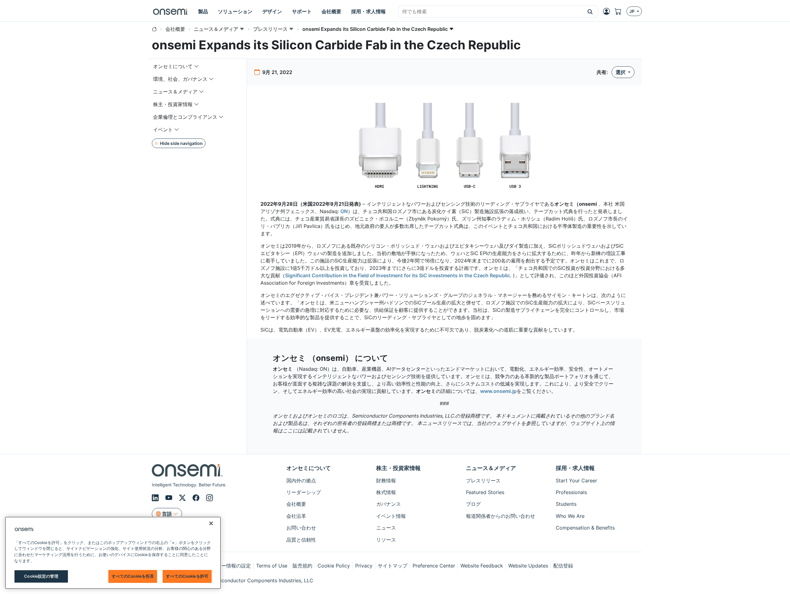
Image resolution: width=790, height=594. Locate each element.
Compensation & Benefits (585, 528)
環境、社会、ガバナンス (180, 79)
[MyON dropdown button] (608, 11)
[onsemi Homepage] (170, 11)
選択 (621, 72)
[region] (113, 553)
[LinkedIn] (156, 498)
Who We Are (570, 516)
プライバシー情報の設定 (224, 566)
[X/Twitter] (183, 498)
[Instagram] (209, 498)
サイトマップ (392, 566)
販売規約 (302, 566)
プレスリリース (483, 480)
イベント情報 (391, 516)
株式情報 (386, 492)
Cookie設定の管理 (41, 576)
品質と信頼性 (301, 540)
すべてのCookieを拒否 (133, 576)
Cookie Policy (334, 566)
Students (566, 504)
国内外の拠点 (301, 480)
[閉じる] (211, 523)
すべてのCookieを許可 (187, 576)
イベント (163, 129)
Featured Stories (485, 492)
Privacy (363, 566)
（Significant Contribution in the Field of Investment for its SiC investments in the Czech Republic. (396, 275)
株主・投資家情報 (173, 104)
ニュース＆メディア (175, 92)
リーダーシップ (303, 492)
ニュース (386, 528)
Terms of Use (271, 566)
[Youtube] (169, 498)
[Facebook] (197, 498)
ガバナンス (388, 504)
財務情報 (386, 480)
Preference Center (434, 566)
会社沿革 (296, 516)
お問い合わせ (301, 528)
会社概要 (296, 504)
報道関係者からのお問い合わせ (500, 516)
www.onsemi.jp (498, 391)
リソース (386, 540)
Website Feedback (481, 566)
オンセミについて (173, 66)
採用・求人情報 (575, 468)
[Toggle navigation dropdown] (196, 66)
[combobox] (490, 12)
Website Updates (528, 566)
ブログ (473, 504)
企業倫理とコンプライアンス (185, 117)
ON (344, 211)
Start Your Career (576, 480)
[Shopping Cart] (620, 11)
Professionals (571, 492)
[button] (590, 11)
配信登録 (563, 566)
